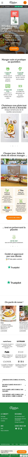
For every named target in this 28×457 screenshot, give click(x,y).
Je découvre (21, 452)
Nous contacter (5, 430)
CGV (13, 444)
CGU (17, 444)
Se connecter (4, 418)
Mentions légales (23, 444)
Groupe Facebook (19, 422)
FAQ (2, 428)
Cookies (3, 420)
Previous (1, 129)
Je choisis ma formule (14, 217)
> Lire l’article (4, 330)
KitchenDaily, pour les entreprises (20, 419)
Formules (3, 416)
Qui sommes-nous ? (20, 416)
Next (26, 129)
